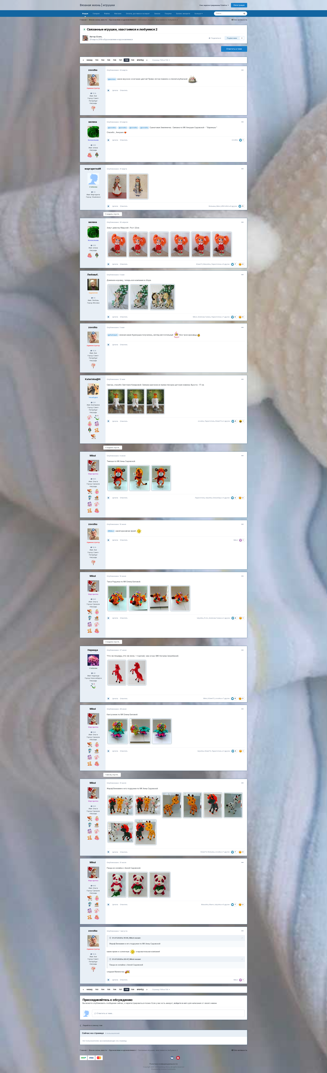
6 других (226, 264)
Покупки (168, 13)
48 (94, 673)
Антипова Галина (204, 317)
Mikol (218, 206)
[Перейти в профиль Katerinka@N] (93, 389)
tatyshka (209, 498)
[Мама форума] (93, 108)
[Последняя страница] (147, 60)
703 (96, 60)
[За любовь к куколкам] (96, 155)
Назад (89, 60)
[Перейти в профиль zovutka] (93, 80)
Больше (198, 13)
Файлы (107, 13)
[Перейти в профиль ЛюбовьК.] (93, 284)
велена (93, 122)
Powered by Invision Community (163, 1069)
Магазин (117, 13)
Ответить (123, 90)
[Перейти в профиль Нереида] (93, 660)
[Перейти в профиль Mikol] (93, 465)
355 (94, 145)
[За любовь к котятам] (96, 430)
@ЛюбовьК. (113, 335)
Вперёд (140, 60)
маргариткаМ (93, 168)
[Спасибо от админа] (89, 155)
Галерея (96, 13)
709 (132, 60)
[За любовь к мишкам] (93, 436)
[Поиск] (244, 13)
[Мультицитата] (108, 90)
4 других (226, 421)
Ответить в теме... (104, 1013)
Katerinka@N (92, 379)
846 (94, 479)
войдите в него (181, 1003)
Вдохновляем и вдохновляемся (118, 39)
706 (114, 60)
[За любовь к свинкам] (89, 417)
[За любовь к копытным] (96, 424)
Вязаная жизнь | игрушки (97, 5)
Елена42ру (217, 498)
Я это (206, 618)
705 (108, 60)
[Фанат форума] (96, 498)
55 (94, 298)
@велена (111, 79)
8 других (233, 206)
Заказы (157, 13)
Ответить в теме (234, 49)
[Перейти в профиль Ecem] (85, 38)
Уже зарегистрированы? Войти (213, 5)
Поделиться (215, 38)
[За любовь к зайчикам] (89, 424)
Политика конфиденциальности (163, 1064)
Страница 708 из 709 (160, 60)
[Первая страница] (83, 60)
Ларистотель (216, 264)
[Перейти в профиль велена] (93, 132)
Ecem (99, 37)
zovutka (92, 70)
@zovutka (112, 128)
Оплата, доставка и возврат (138, 13)
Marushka (207, 264)
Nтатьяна (212, 206)
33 (94, 192)
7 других (226, 317)
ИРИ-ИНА (225, 206)
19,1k (94, 93)
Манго (211, 904)
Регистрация (239, 5)
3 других (226, 751)
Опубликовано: (117, 70)
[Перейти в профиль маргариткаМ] (93, 178)
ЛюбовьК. (92, 274)
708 (126, 60)
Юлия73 (199, 264)
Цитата (115, 90)
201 (94, 402)
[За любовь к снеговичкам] (89, 498)
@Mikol (111, 531)
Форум (85, 13)
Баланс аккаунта (183, 13)
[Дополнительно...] (242, 70)
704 (102, 60)
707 (120, 60)
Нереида (93, 650)
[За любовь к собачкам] (96, 417)
